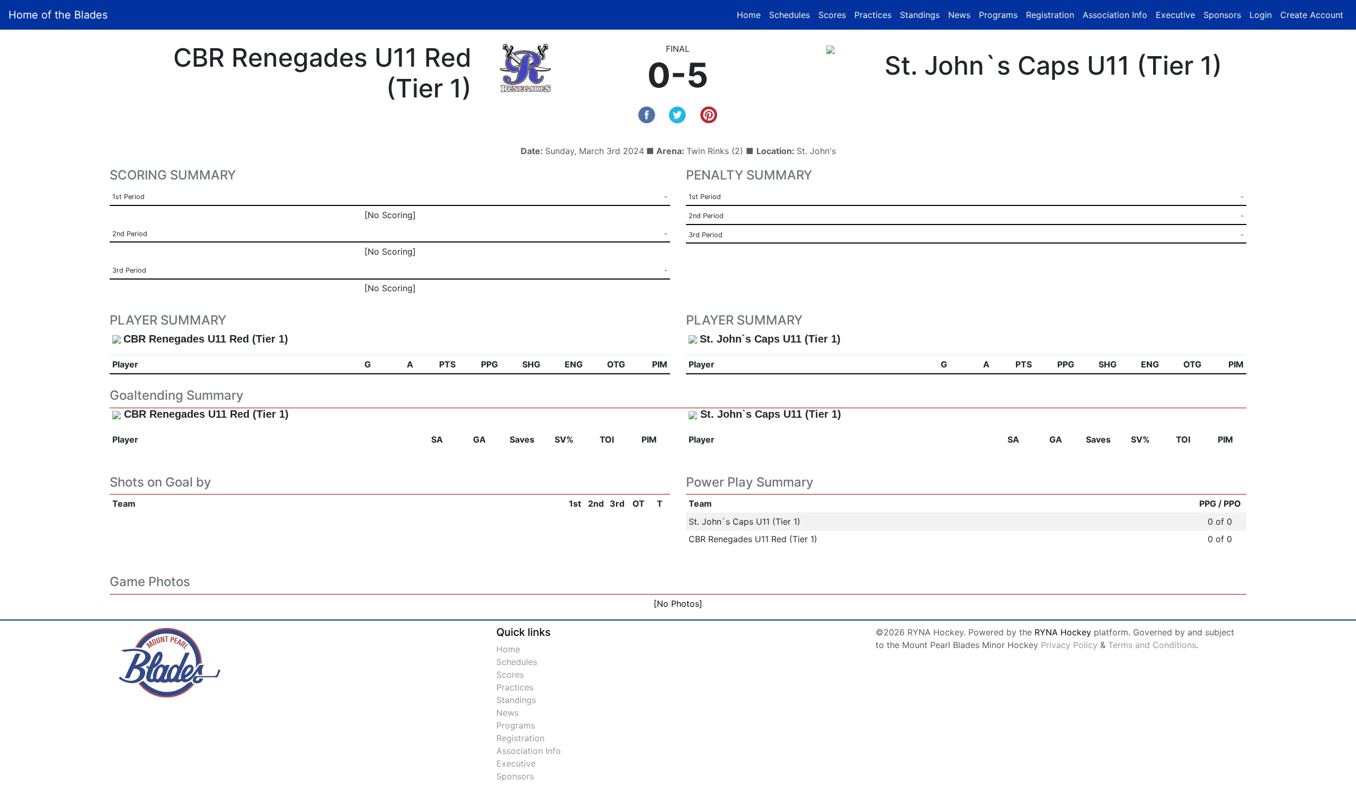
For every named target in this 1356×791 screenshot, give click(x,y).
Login (1261, 15)
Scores (834, 14)
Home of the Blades (58, 14)
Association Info (1115, 15)
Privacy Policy (1069, 645)
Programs (998, 15)
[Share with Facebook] (647, 114)
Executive (1175, 15)
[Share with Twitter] (677, 114)
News (959, 15)
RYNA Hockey (1062, 632)
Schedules (789, 15)
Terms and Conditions (1152, 645)
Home (749, 15)
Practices (875, 14)
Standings (920, 15)
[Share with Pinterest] (708, 114)
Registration (1050, 15)
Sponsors (1222, 15)
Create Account (1311, 15)
